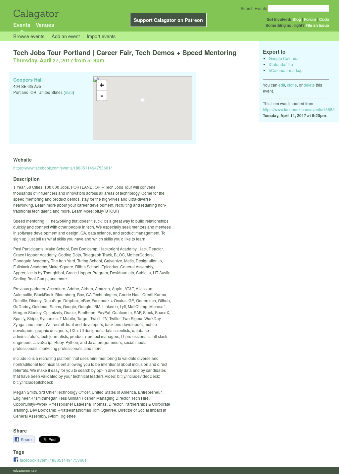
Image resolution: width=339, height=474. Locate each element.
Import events (101, 36)
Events (21, 25)
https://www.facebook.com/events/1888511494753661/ (62, 167)
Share (27, 439)
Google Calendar (284, 58)
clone (292, 85)
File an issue (317, 25)
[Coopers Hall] (142, 101)
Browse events (28, 36)
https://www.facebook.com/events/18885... (300, 109)
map (69, 92)
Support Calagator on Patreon (168, 20)
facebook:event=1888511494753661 (53, 460)
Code (324, 19)
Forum (310, 19)
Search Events (254, 8)
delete (309, 85)
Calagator (35, 13)
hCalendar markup (286, 70)
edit (281, 85)
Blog (296, 19)
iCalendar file (281, 64)
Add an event (66, 36)
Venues (45, 25)
